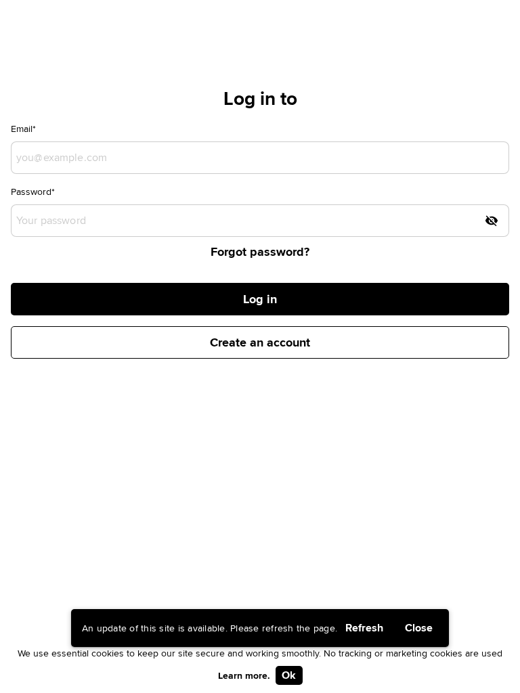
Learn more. (244, 675)
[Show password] (491, 220)
